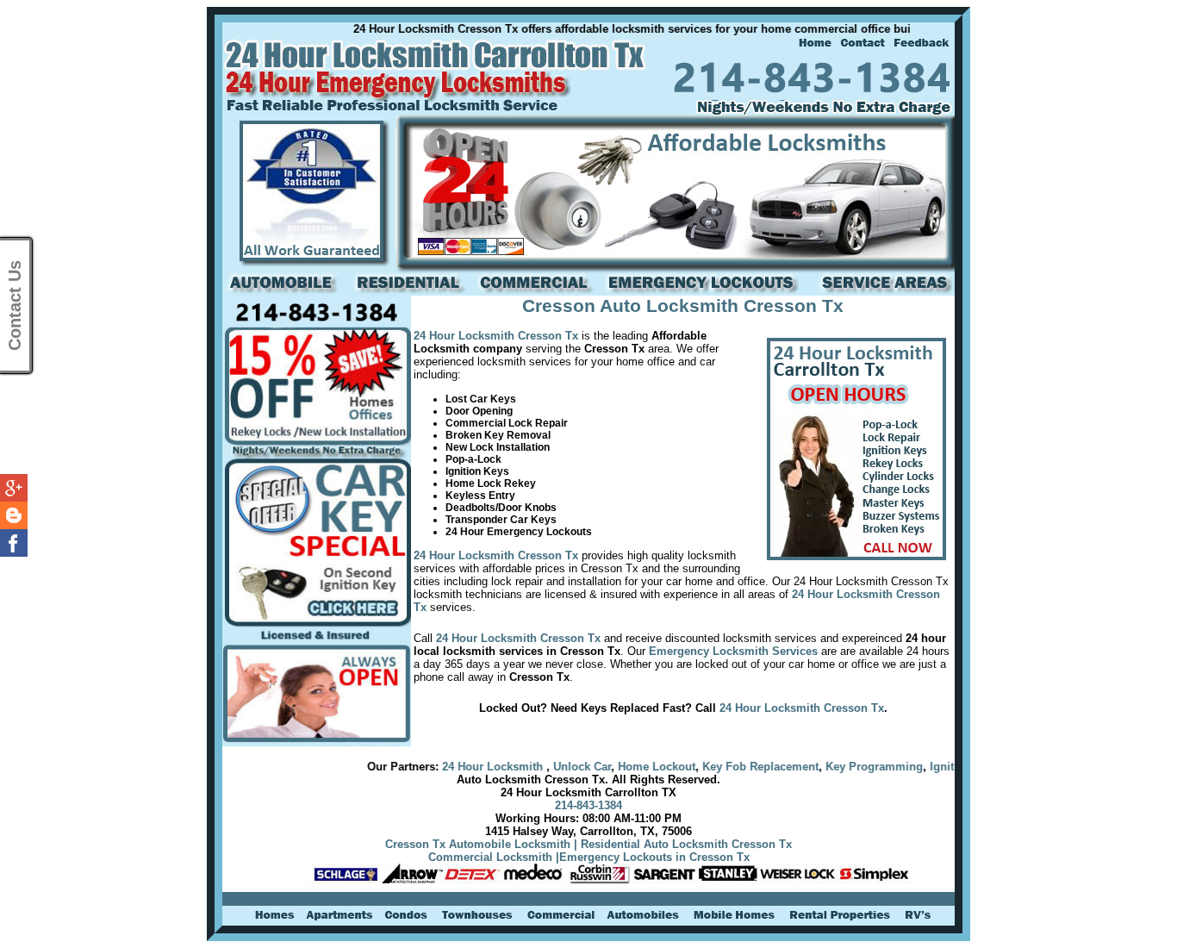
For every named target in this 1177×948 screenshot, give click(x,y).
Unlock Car (548, 766)
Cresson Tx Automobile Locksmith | (481, 844)
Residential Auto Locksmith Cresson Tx (686, 844)
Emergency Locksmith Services (733, 651)
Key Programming (840, 766)
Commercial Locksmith (490, 857)
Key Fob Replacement (727, 766)
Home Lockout (623, 766)
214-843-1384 (588, 805)
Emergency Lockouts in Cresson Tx (654, 857)
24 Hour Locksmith (460, 766)
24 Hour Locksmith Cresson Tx (496, 335)
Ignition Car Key (938, 766)
